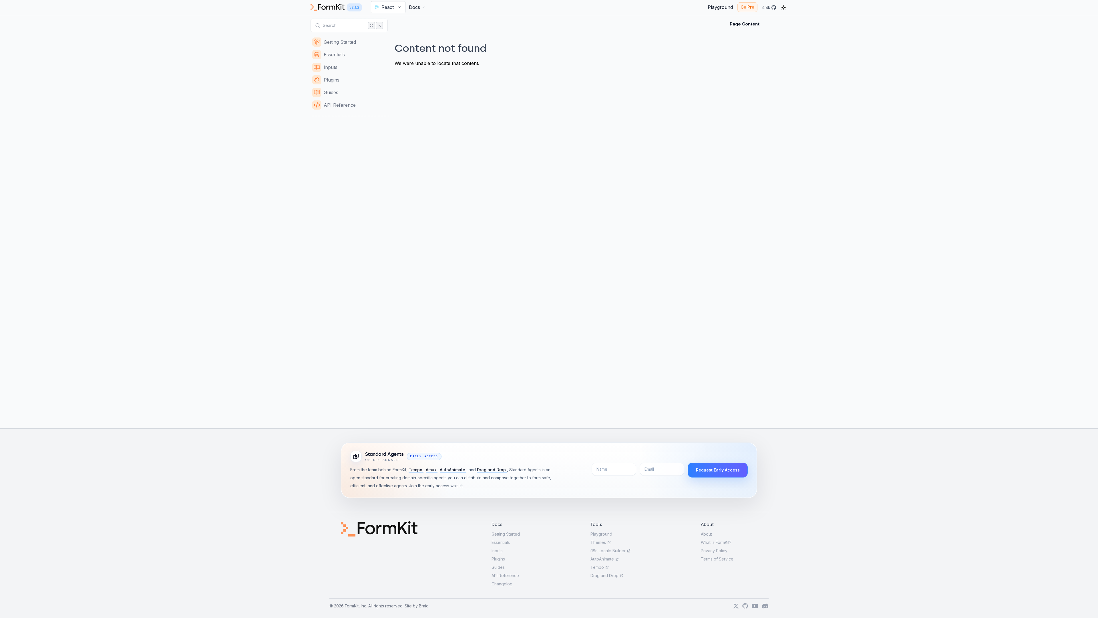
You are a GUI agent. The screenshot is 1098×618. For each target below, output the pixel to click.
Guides (498, 567)
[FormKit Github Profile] (745, 606)
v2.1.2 (354, 7)
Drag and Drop (492, 469)
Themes (598, 542)
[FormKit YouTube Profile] (754, 606)
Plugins (498, 558)
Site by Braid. (417, 605)
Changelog (502, 583)
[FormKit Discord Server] (765, 606)
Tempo (416, 469)
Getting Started (506, 534)
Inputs (497, 550)
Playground (601, 534)
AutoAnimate (453, 469)
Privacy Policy (714, 550)
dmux (431, 469)
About (706, 534)
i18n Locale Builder (608, 550)
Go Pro (747, 7)
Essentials (501, 542)
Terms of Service (717, 558)
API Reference (505, 575)
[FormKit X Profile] (736, 606)
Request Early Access (718, 470)
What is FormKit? (716, 542)
